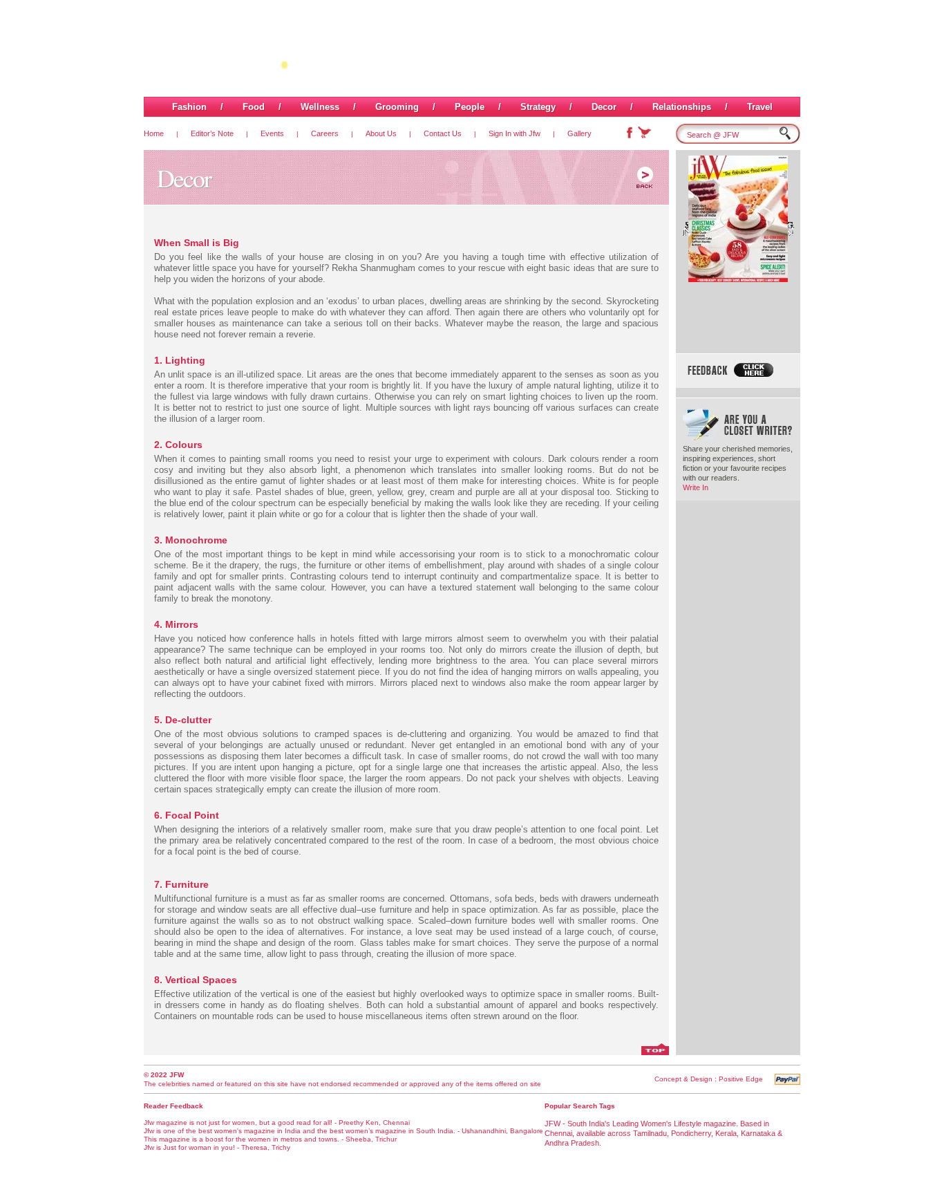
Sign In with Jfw (514, 133)
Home (154, 133)
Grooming (397, 107)
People (469, 107)
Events (272, 133)
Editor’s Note (212, 133)
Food (254, 107)
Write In (695, 487)
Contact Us (443, 133)
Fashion (189, 107)
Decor (604, 107)
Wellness (320, 107)
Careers (325, 133)
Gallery (579, 133)
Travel (760, 107)
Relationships (681, 107)
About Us (381, 133)
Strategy (538, 107)
